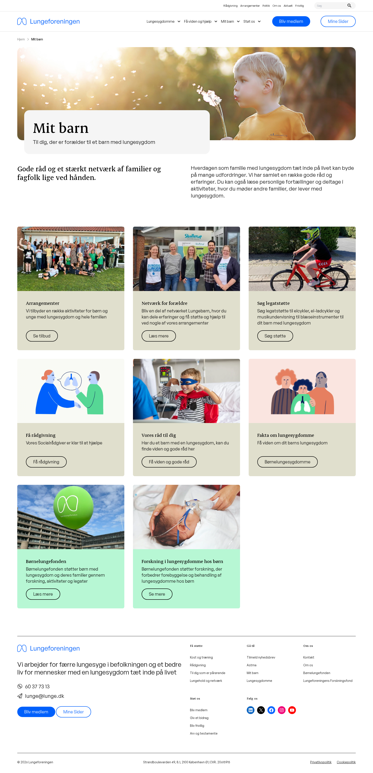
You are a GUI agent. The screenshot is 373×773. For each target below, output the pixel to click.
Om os (277, 5)
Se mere (157, 594)
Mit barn (252, 673)
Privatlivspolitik (321, 762)
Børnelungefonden (316, 673)
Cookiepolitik (346, 762)
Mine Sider (338, 21)
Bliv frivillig (197, 725)
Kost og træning (201, 657)
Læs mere (159, 336)
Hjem (21, 39)
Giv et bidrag (199, 718)
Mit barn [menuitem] (231, 21)
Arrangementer (250, 5)
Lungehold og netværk (206, 680)
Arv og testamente (204, 733)
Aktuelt (288, 5)
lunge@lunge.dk (44, 696)
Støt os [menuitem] (252, 21)
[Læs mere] (70, 288)
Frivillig (299, 5)
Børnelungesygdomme (287, 461)
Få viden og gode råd (169, 461)
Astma (251, 665)
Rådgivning (230, 5)
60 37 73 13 (37, 686)
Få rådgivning (46, 461)
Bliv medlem (291, 21)
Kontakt (308, 657)
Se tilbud (42, 336)
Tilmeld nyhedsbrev (261, 657)
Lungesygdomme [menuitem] (164, 21)
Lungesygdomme (259, 680)
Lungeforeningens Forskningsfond (327, 680)
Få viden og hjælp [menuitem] (201, 21)
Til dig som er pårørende (207, 673)
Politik (266, 5)
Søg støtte (275, 336)
